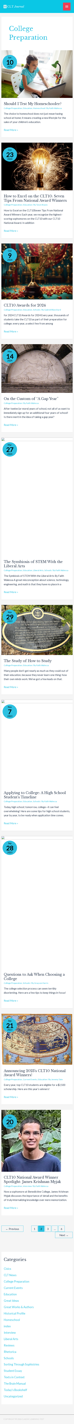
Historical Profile (14, 1313)
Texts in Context (14, 1377)
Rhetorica (10, 1351)
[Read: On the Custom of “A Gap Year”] (37, 368)
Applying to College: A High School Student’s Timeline (35, 795)
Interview (27, 1186)
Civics (7, 1268)
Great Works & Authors (19, 1307)
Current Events (30, 1079)
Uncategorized (13, 1396)
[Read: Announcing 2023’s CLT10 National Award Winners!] (37, 1039)
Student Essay (13, 1370)
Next (63, 1235)
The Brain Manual (15, 1383)
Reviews (9, 1345)
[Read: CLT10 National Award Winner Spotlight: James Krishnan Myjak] (31, 1140)
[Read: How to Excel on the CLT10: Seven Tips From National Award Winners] (37, 166)
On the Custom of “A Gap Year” (31, 399)
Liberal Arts (38, 570)
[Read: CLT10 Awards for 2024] (37, 271)
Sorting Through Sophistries (21, 1364)
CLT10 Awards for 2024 (25, 305)
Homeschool (39, 108)
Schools (36, 309)
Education (27, 108)
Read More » (11, 129)
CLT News (10, 1275)
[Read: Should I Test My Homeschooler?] (37, 73)
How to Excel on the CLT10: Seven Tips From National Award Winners (35, 198)
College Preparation (13, 108)
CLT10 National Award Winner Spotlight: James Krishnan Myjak (32, 1179)
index (7, 1326)
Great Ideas (11, 1300)
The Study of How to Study (28, 661)
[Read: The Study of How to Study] (37, 629)
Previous (12, 1228)
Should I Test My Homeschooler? (32, 104)
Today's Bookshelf (15, 1390)
